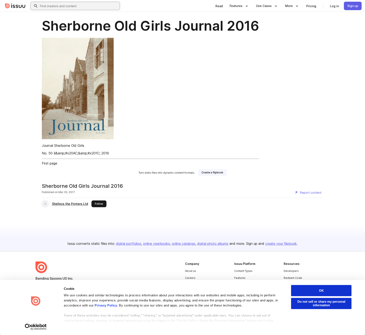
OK (321, 290)
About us (190, 270)
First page (49, 163)
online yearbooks (156, 243)
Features (239, 277)
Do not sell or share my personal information (321, 303)
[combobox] (79, 6)
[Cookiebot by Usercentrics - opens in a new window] (35, 327)
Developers (291, 270)
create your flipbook (281, 243)
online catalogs (183, 243)
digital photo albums (212, 243)
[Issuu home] (15, 6)
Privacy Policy (106, 305)
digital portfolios (128, 243)
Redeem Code (293, 277)
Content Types (243, 270)
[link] (219, 6)
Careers (190, 277)
